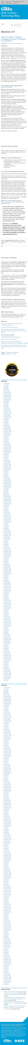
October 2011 (7, 641)
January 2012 (7, 636)
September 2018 (8, 521)
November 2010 (7, 657)
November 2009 (7, 674)
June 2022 (6, 455)
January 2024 (7, 428)
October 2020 (7, 484)
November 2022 (7, 448)
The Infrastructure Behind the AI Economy (13, 994)
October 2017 (7, 537)
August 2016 (7, 557)
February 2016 (7, 565)
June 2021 (6, 473)
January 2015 (7, 584)
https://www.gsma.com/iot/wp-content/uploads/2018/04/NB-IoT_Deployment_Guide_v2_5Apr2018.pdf (10, 336)
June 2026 (6, 386)
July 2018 (6, 523)
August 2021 (7, 470)
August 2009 (7, 678)
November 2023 (7, 431)
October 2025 (7, 398)
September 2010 (8, 660)
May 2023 (6, 440)
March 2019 (6, 512)
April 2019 (6, 510)
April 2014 (6, 597)
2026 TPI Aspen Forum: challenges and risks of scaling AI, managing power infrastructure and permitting (14, 999)
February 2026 (7, 392)
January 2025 (7, 411)
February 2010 (7, 670)
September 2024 (8, 416)
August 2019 (7, 505)
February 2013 (7, 618)
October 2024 (7, 415)
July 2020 (6, 489)
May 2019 (6, 509)
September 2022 (8, 451)
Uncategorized (15, 352)
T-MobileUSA (9, 352)
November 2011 (7, 639)
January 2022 (7, 463)
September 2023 (8, 434)
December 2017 (7, 534)
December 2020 (7, 482)
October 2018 (7, 519)
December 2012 (7, 620)
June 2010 (6, 664)
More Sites (15, 3)
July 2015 (6, 576)
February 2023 (7, 444)
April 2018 (6, 528)
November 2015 (7, 570)
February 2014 (7, 600)
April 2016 (6, 563)
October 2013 (7, 606)
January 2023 (7, 445)
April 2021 (6, 476)
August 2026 (7, 383)
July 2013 (6, 610)
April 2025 (6, 406)
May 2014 (6, 596)
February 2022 (7, 461)
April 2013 (6, 615)
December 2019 (7, 499)
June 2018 (6, 525)
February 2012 (7, 635)
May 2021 (6, 474)
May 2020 (6, 492)
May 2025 (6, 405)
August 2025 (7, 400)
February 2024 (7, 427)
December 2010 (7, 655)
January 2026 (7, 393)
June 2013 (6, 612)
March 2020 (6, 495)
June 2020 (6, 490)
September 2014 (8, 590)
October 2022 (7, 450)
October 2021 (7, 467)
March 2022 (6, 460)
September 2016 (8, 555)
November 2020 (7, 483)
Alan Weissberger (18, 43)
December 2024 (7, 412)
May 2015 (6, 578)
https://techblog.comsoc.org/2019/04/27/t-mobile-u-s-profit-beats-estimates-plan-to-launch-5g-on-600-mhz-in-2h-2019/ (14, 331)
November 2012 (7, 622)
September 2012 (8, 625)
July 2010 (6, 662)
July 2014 (6, 593)
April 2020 (6, 493)
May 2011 (6, 648)
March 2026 (6, 390)
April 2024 (6, 424)
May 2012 (6, 631)
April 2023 (6, 441)
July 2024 (6, 419)
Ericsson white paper (6, 87)
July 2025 (6, 402)
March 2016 (6, 564)
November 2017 (7, 535)
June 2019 (6, 508)
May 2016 (6, 561)
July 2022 (6, 454)
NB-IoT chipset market (21, 314)
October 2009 (7, 675)
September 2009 (8, 677)
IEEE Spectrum (9, 3)
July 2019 (6, 506)
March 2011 (6, 651)
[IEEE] (19, 1041)
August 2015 (7, 574)
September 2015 (8, 573)
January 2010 (7, 671)
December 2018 (7, 516)
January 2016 (7, 567)
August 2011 (7, 644)
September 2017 (8, 538)
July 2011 (6, 645)
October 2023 (7, 432)
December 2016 (7, 551)
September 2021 (8, 468)
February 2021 (7, 479)
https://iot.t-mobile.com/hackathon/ (9, 339)
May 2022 (6, 457)
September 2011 (7, 642)
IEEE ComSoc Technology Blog (10, 14)
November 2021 (7, 466)
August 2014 (7, 592)
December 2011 (7, 638)
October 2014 (7, 589)
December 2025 (7, 395)
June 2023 (6, 438)
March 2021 (6, 477)
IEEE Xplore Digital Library (16, 1)
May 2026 (6, 387)
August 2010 (7, 661)
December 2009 (7, 673)
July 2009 (6, 680)
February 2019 (7, 513)
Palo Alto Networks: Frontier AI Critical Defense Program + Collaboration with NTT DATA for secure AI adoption (14, 1007)
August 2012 (7, 626)
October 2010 (7, 658)
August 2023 (7, 435)
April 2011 (6, 649)
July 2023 (6, 437)
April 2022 (6, 458)
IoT (5, 354)
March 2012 (6, 633)
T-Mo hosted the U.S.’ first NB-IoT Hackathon (11, 275)
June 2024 (6, 421)
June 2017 (6, 542)
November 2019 (7, 500)
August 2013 (7, 609)
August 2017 (7, 539)
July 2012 (6, 628)
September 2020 (8, 486)
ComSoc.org (8, 1)
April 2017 (6, 545)
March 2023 (6, 442)
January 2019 (7, 515)
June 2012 (6, 629)
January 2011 (7, 654)
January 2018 (7, 532)
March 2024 (6, 425)
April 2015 (6, 580)
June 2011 (6, 647)
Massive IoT (9, 354)
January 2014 (7, 602)
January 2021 (7, 480)
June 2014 (6, 594)
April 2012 (6, 632)
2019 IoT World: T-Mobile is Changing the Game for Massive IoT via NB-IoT (13, 39)
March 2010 (6, 668)
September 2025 (8, 399)
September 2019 (8, 503)
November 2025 (7, 396)
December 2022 (7, 447)
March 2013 (6, 616)
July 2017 (6, 541)
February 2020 (7, 496)
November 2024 (7, 413)
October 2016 (7, 554)
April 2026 (6, 389)
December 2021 (7, 464)
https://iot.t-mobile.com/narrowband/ (9, 327)
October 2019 (7, 502)
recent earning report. (22, 58)
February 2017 (7, 548)
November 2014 (7, 587)
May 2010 (6, 665)
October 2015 (7, 571)
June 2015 (6, 577)
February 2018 (7, 531)
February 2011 (7, 652)
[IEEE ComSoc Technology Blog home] (14, 8)
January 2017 (7, 550)
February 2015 (7, 583)
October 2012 (7, 623)
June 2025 (6, 403)
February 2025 (7, 409)
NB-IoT (2, 171)
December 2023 (7, 429)
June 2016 (6, 560)
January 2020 (7, 497)
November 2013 (7, 605)
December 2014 (7, 586)
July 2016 (6, 558)
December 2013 (7, 603)
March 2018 (6, 529)
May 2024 (6, 422)
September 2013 (8, 607)
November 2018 (7, 518)
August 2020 (7, 487)
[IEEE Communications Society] (7, 1041)
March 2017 (6, 547)
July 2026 (6, 385)
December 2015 (7, 568)
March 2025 (6, 408)
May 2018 (6, 526)
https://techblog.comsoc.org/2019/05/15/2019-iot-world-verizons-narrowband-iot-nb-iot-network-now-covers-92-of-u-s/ (13, 347)
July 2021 (6, 471)
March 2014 (6, 599)
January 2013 (7, 619)
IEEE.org (2, 1)
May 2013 (6, 613)
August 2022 (7, 453)
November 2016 (7, 552)
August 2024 (7, 418)
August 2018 (7, 522)
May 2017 (6, 544)
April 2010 (6, 667)
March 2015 (6, 581)
